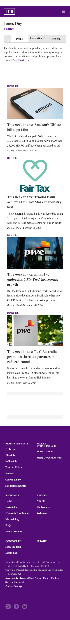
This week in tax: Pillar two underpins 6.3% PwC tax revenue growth (32, 279)
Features (10, 449)
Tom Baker (16, 150)
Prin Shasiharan (21, 60)
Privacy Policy (42, 577)
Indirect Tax (12, 461)
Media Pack (11, 553)
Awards (41, 501)
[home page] (9, 11)
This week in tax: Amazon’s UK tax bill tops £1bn (34, 127)
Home (8, 501)
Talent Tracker (45, 451)
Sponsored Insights (15, 485)
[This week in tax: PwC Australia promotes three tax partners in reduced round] (35, 330)
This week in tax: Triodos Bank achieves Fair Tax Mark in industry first (34, 202)
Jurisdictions (12, 507)
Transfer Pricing (14, 467)
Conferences (43, 507)
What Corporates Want (49, 457)
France (9, 28)
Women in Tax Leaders (17, 513)
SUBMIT (41, 541)
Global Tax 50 (13, 479)
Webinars (42, 513)
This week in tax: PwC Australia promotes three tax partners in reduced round (32, 356)
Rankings (56, 38)
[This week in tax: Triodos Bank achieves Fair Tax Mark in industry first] (35, 175)
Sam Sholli (16, 227)
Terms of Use (26, 577)
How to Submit (13, 531)
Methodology (12, 519)
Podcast (9, 473)
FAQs (8, 525)
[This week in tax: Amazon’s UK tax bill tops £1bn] (35, 103)
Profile (19, 39)
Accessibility (11, 577)
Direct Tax (12, 86)
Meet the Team (13, 546)
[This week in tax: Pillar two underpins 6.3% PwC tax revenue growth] (35, 253)
